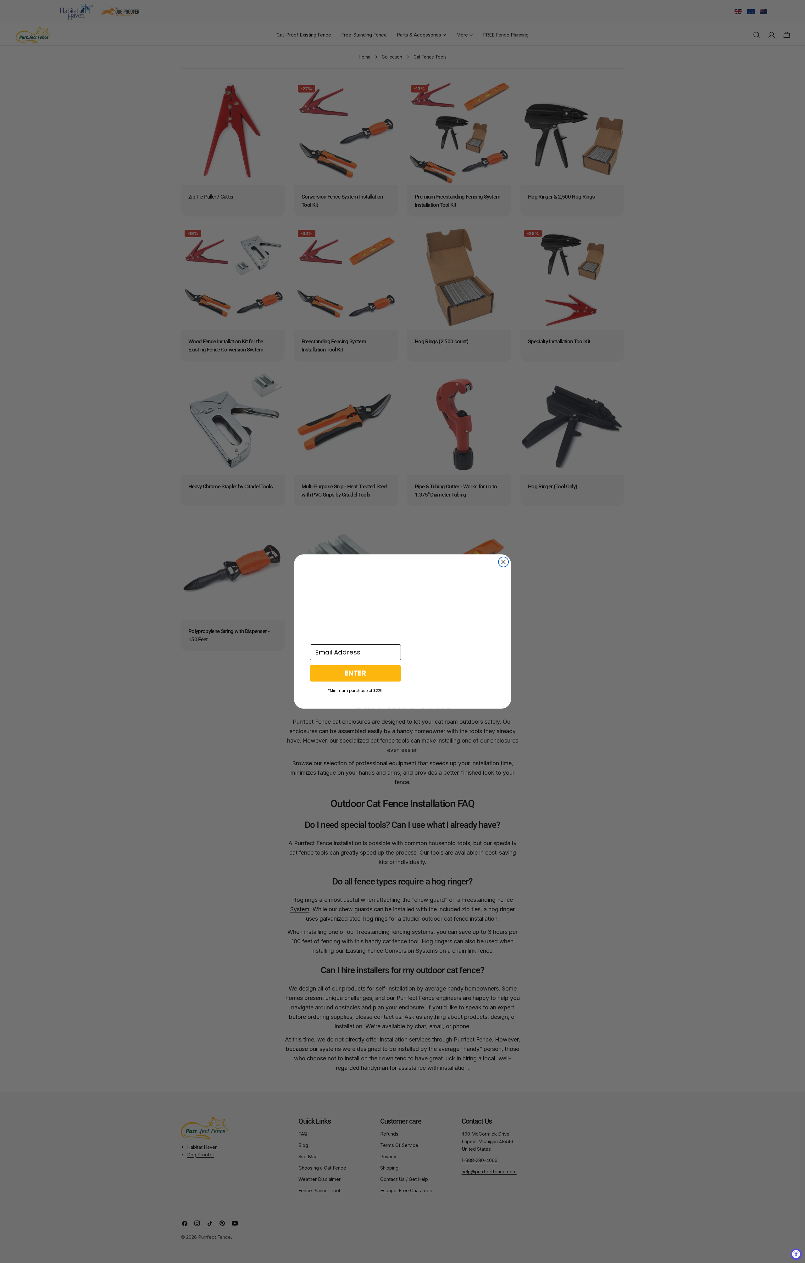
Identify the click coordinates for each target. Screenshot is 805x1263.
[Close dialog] (503, 562)
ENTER (355, 673)
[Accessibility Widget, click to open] (796, 1254)
